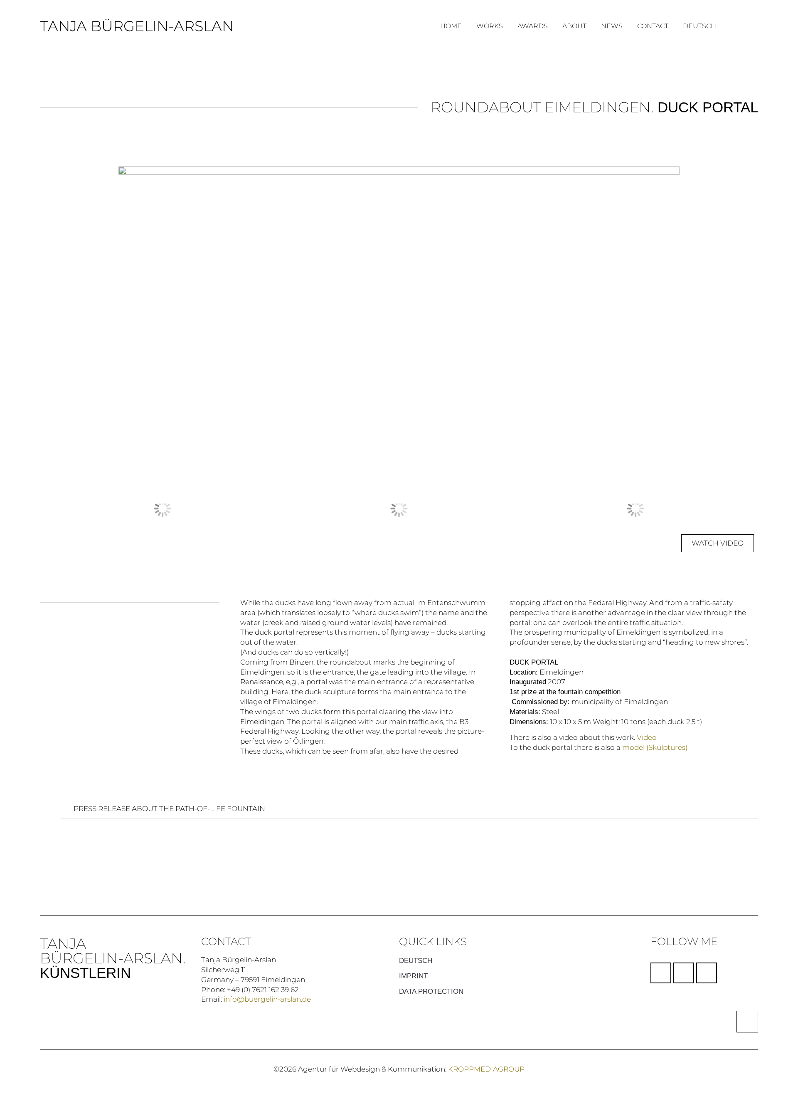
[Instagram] (683, 973)
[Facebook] (660, 973)
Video (647, 737)
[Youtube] (706, 973)
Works (489, 26)
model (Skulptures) (654, 747)
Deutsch (699, 26)
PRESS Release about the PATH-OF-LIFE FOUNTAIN (169, 808)
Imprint (413, 976)
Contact (652, 26)
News (612, 26)
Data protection (431, 991)
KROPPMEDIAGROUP (486, 1069)
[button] (52, 509)
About (574, 26)
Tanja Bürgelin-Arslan (137, 26)
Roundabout (486, 107)
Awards (532, 26)
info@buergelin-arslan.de (267, 999)
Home (451, 26)
